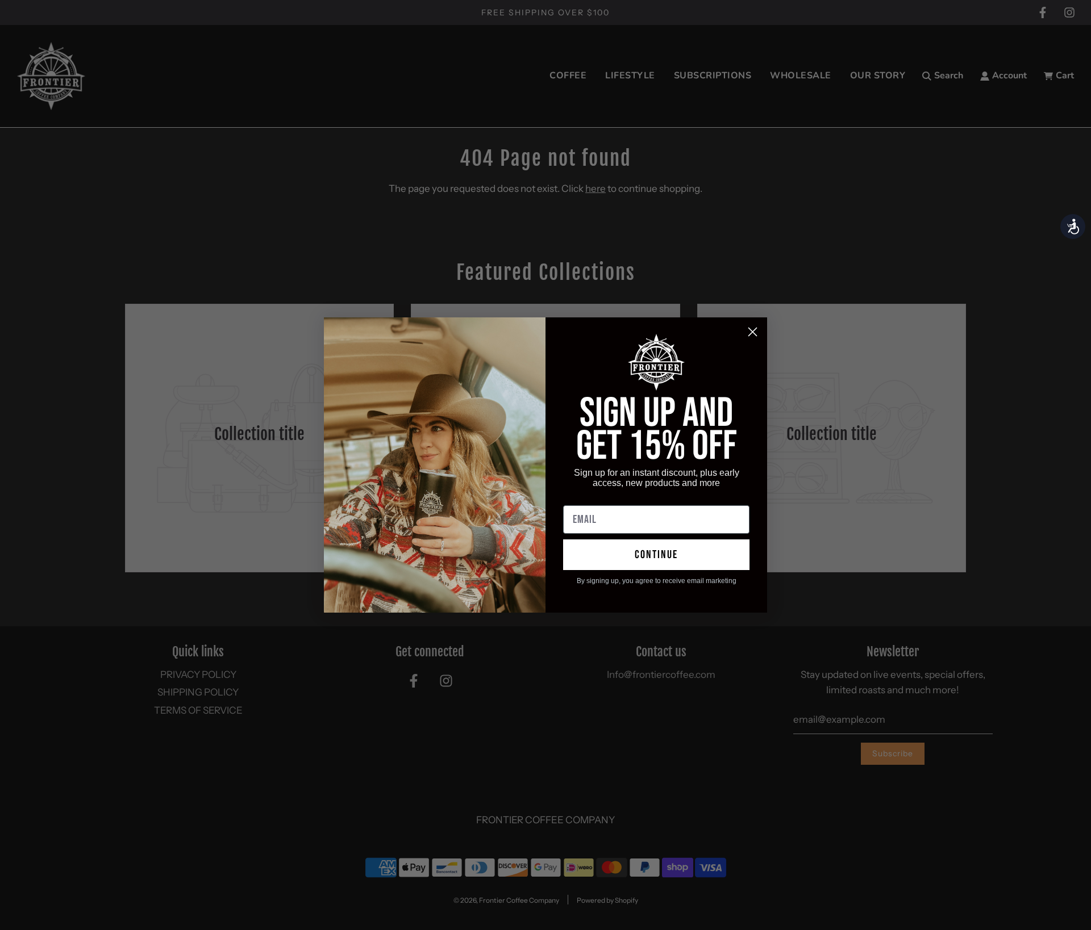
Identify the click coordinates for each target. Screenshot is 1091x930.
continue (656, 555)
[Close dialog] (753, 332)
